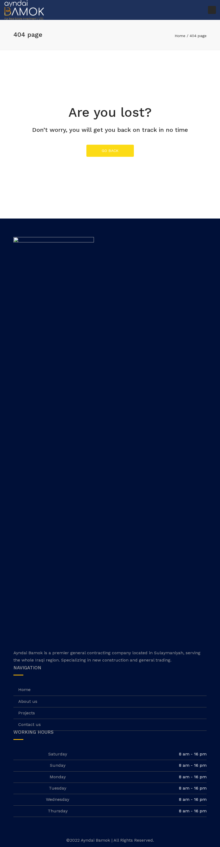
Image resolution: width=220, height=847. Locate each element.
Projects (26, 712)
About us (27, 701)
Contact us (29, 724)
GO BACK (110, 150)
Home (180, 36)
